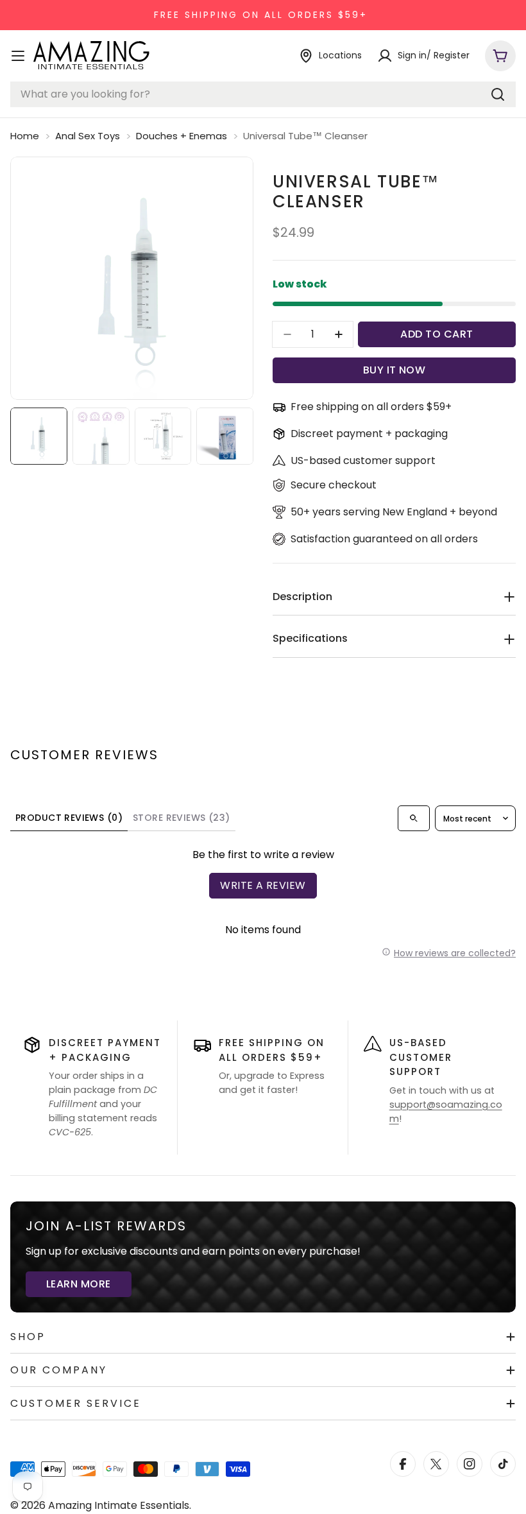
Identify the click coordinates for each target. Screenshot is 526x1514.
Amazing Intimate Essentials (118, 1505)
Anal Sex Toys (87, 135)
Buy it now (394, 370)
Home (24, 135)
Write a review (263, 885)
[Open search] (414, 818)
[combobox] (263, 94)
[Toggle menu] (18, 56)
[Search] (497, 94)
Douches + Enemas (181, 135)
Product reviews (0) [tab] (69, 817)
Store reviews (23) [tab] (181, 817)
